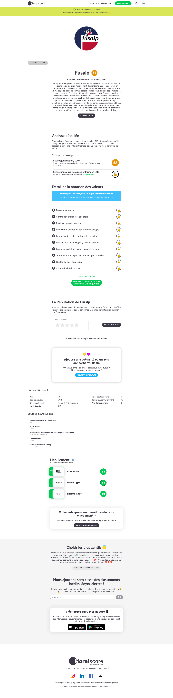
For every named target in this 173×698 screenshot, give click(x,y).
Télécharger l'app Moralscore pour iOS (77, 627)
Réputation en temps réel (100, 3)
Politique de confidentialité (87, 687)
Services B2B (103, 668)
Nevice (71, 482)
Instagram (73, 676)
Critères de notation (86, 277)
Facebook (91, 676)
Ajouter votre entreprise (86, 525)
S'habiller (71, 79)
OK (119, 597)
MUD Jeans (73, 471)
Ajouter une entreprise (85, 668)
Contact (68, 668)
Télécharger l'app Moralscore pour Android (96, 627)
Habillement (84, 79)
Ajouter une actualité (86, 375)
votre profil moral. (88, 174)
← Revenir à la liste (38, 63)
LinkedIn (82, 676)
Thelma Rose (74, 493)
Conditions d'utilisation (69, 687)
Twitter (100, 676)
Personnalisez (123, 3)
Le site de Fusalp (86, 115)
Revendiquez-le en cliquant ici (86, 283)
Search (136, 3)
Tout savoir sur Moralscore (86, 567)
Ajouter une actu (111, 324)
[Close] (120, 610)
